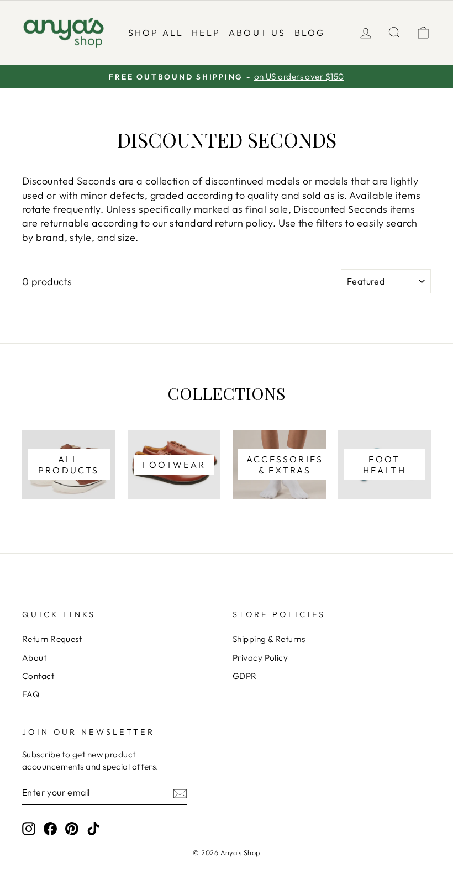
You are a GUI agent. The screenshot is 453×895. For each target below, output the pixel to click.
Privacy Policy (260, 657)
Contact (38, 676)
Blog (309, 32)
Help (206, 32)
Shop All (156, 32)
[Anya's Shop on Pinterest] (71, 828)
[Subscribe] (180, 793)
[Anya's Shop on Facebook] (50, 828)
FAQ (30, 694)
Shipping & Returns (269, 639)
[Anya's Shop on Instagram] (28, 828)
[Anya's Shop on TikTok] (93, 828)
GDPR (245, 676)
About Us (257, 32)
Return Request (52, 639)
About (34, 657)
